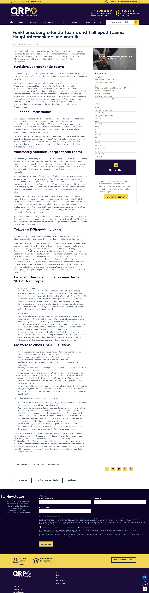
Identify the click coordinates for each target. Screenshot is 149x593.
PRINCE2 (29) (99, 148)
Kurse (58, 578)
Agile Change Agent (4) (103, 110)
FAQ (37, 44)
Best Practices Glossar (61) (104, 80)
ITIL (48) (98, 129)
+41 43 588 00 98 (36, 2)
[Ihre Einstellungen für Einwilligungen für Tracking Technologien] (145, 589)
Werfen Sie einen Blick (46, 560)
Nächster (72, 480)
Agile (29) (98, 77)
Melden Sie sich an (116, 197)
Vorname (98, 498)
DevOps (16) (99, 124)
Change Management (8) (104, 116)
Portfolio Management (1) (104, 91)
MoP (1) (98, 132)
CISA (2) (98, 118)
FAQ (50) (98, 85)
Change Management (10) (104, 82)
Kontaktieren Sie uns (124, 559)
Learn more (54, 536)
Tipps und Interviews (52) (104, 99)
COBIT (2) (98, 121)
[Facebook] (107, 468)
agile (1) (98, 107)
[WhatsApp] (125, 468)
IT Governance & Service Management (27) (110, 88)
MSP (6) (98, 135)
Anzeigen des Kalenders (23, 561)
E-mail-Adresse (46, 498)
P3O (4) (97, 137)
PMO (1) (98, 143)
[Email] (131, 468)
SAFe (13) (98, 151)
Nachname (44, 508)
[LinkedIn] (119, 468)
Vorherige (22, 480)
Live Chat (144, 577)
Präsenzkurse (17, 589)
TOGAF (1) (98, 156)
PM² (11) (98, 140)
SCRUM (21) (99, 154)
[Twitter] (113, 468)
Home (58, 575)
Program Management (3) (104, 93)
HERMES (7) (99, 126)
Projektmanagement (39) (104, 96)
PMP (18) (98, 146)
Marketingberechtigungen (50, 517)
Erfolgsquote (60, 583)
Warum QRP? (60, 580)
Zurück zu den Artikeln (47, 480)
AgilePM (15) (99, 113)
